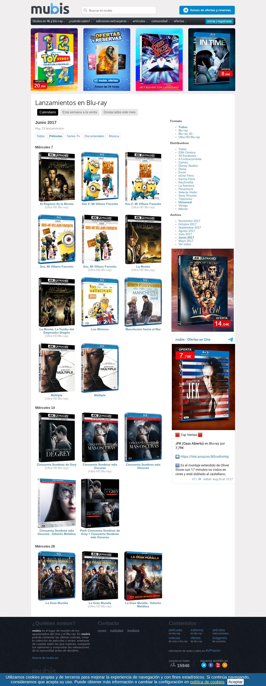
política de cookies (207, 682)
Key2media (186, 182)
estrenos (197, 631)
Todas (182, 149)
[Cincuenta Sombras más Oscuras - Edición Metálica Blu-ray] (56, 527)
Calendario (47, 112)
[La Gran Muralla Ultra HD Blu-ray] (100, 599)
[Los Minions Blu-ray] (100, 326)
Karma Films (187, 179)
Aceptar (235, 682)
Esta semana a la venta (80, 112)
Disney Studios (188, 165)
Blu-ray (183, 130)
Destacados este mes (119, 112)
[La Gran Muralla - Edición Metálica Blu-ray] (143, 599)
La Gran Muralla (57, 603)
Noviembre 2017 (189, 221)
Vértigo (183, 205)
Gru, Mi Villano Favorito (56, 266)
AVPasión (194, 650)
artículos (221, 631)
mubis (50, 9)
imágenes (219, 639)
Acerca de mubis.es (45, 657)
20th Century (187, 152)
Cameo (183, 162)
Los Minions (100, 329)
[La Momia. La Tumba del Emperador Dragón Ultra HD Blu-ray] (56, 326)
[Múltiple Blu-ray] (100, 392)
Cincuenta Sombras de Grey (56, 464)
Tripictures (185, 199)
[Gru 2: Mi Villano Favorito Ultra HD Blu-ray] (143, 200)
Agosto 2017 (187, 230)
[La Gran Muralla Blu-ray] (56, 599)
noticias (178, 639)
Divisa (182, 169)
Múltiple (56, 395)
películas (175, 631)
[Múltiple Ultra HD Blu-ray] (56, 392)
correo (102, 630)
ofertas (196, 639)
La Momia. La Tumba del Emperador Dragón (56, 331)
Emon (182, 172)
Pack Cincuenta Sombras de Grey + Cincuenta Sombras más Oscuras (100, 534)
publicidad (116, 630)
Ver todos (185, 244)
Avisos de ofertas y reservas (210, 10)
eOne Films (186, 175)
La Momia (143, 266)
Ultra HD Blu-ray (189, 137)
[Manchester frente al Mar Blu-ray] (143, 326)
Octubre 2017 (188, 224)
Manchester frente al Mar (143, 329)
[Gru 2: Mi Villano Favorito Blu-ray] (100, 200)
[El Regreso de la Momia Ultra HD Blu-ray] (56, 200)
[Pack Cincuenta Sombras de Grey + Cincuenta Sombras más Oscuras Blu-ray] (100, 527)
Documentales (94, 136)
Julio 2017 (185, 234)
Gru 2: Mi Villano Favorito (100, 203)
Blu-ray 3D (185, 133)
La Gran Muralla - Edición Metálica (143, 604)
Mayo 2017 (186, 240)
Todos (41, 136)
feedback (133, 630)
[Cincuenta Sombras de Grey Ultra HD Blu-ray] (56, 461)
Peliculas (55, 136)
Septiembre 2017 (190, 227)
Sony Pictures (188, 195)
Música (114, 136)
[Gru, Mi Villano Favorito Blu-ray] (56, 263)
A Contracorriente (190, 159)
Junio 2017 (186, 237)
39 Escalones (187, 155)
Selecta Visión (188, 192)
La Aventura (186, 185)
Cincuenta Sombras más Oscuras (100, 466)
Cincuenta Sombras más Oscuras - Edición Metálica (57, 532)
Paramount (186, 189)
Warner (183, 208)
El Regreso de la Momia (56, 203)
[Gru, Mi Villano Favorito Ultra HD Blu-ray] (100, 263)
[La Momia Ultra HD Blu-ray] (143, 263)
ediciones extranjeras (111, 21)
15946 (183, 665)
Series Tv (73, 136)
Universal (185, 202)
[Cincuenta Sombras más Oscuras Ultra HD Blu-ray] (100, 461)
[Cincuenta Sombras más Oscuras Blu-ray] (143, 461)
